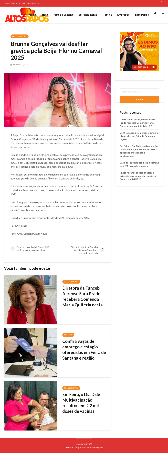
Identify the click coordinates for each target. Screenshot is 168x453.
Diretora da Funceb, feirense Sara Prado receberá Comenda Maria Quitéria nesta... (84, 296)
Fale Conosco (33, 3)
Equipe (14, 3)
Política (107, 14)
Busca (139, 99)
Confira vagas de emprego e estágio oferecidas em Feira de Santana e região (139, 136)
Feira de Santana (63, 14)
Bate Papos (142, 14)
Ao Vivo (22, 3)
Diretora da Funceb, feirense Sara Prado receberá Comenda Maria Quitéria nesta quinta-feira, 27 (137, 123)
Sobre (7, 3)
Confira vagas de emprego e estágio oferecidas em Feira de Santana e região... (84, 350)
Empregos (123, 14)
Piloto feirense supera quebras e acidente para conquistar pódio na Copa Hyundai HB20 (138, 176)
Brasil (45, 14)
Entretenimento (88, 14)
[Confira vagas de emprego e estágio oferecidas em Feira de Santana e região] (30, 352)
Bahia (33, 14)
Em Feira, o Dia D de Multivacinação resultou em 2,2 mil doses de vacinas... (81, 403)
